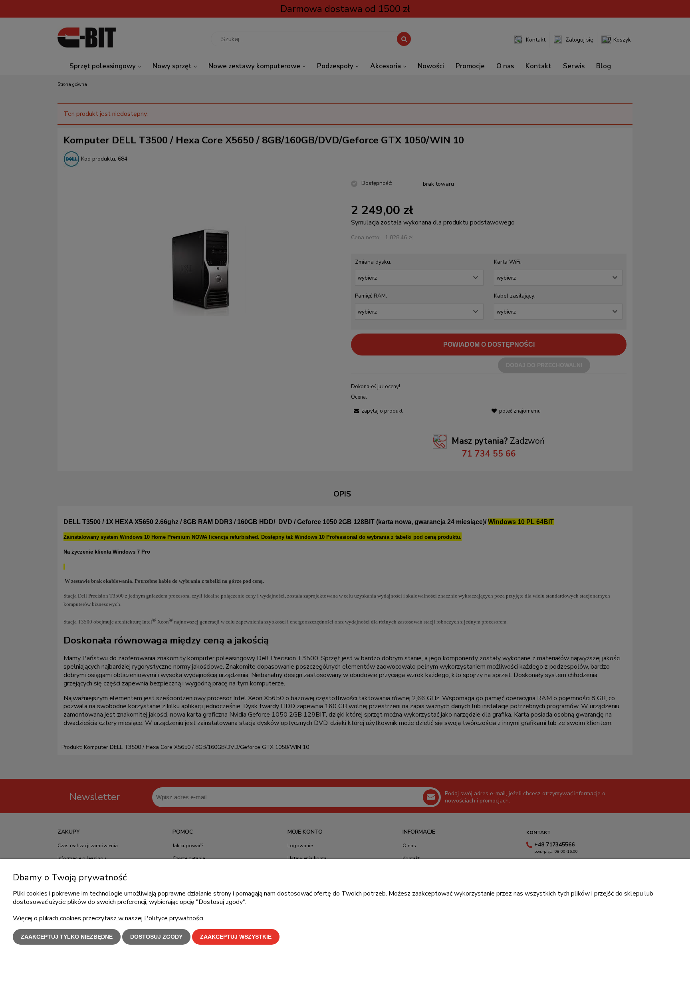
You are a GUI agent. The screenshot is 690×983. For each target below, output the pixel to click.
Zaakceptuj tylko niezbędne (67, 936)
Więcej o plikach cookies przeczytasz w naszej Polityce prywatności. (108, 918)
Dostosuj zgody (156, 936)
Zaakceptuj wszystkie (236, 936)
